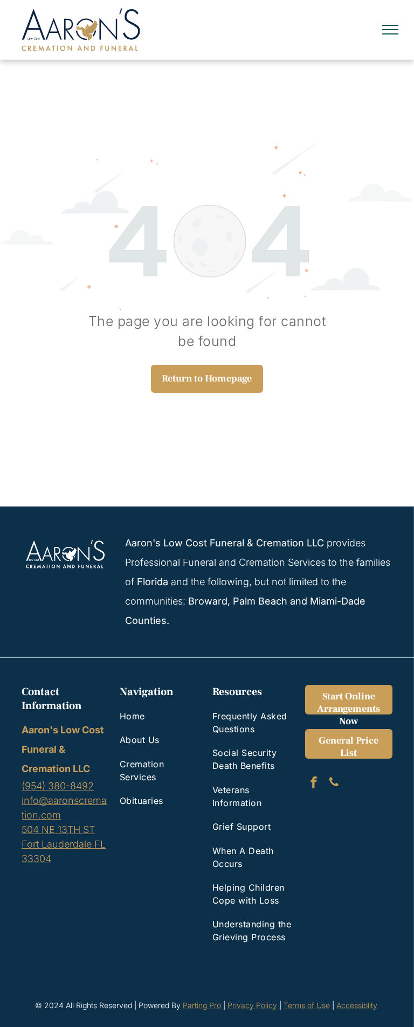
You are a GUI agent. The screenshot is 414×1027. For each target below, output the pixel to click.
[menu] (390, 30)
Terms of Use (307, 1005)
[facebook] (313, 784)
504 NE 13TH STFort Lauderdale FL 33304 (64, 844)
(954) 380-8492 (58, 786)
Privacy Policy (252, 1005)
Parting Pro (202, 1005)
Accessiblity (356, 1005)
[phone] (333, 784)
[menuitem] (159, 716)
